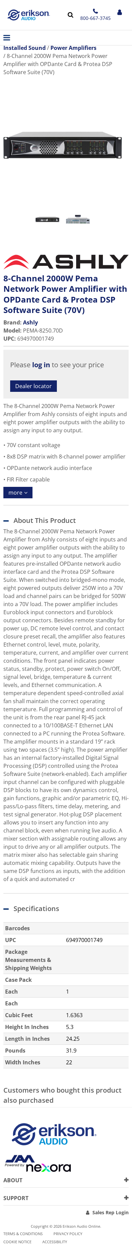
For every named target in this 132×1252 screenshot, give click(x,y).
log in (41, 364)
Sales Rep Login (110, 1212)
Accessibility (54, 1241)
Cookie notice (17, 1241)
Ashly (30, 322)
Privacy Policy (67, 1233)
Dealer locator (33, 386)
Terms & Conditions (23, 1233)
